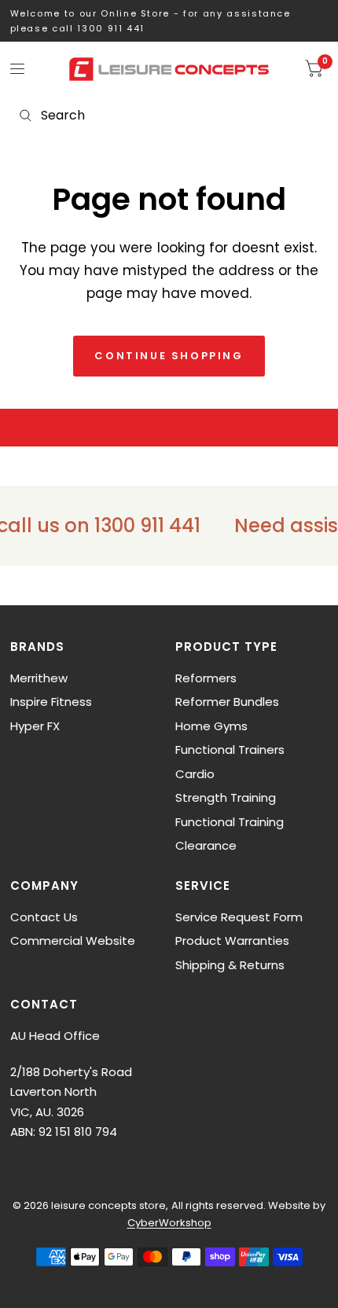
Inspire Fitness (51, 701)
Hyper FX (35, 726)
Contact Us (44, 917)
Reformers (206, 678)
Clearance (206, 845)
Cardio (195, 774)
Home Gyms (211, 726)
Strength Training (225, 797)
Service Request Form (239, 917)
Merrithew (39, 678)
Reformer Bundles (227, 701)
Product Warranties (232, 940)
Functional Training (229, 822)
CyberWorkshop (169, 1222)
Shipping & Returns (230, 965)
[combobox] (169, 115)
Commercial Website (72, 940)
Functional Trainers (230, 749)
